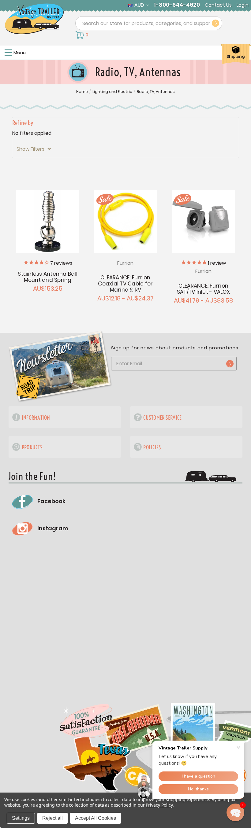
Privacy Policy (159, 805)
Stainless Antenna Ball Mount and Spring (47, 277)
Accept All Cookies (95, 818)
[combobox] (148, 23)
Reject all (52, 818)
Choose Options (126, 221)
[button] (125, 149)
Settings (21, 818)
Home (82, 91)
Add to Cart (48, 222)
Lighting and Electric (112, 91)
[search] (215, 23)
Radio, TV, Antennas (156, 91)
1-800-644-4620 (177, 5)
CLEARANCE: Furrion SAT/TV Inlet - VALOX (203, 289)
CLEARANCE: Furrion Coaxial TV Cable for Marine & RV (125, 283)
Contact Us (218, 5)
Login (243, 5)
